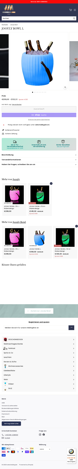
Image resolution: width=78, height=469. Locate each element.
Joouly (16, 179)
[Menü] (75, 449)
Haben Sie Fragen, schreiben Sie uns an (18, 164)
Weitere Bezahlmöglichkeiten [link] (39, 120)
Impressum (6, 414)
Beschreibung (8, 155)
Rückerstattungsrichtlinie (10, 408)
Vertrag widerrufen (11, 424)
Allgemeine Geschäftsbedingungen (14, 419)
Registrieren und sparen (39, 322)
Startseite (5, 25)
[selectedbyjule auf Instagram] (40, 435)
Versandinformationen (11, 160)
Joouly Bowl (14, 25)
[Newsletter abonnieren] (71, 327)
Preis (4, 96)
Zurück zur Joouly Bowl (40, 311)
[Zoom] (65, 87)
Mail (3, 417)
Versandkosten (17, 104)
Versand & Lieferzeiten (9, 406)
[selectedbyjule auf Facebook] (44, 435)
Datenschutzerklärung (9, 411)
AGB (3, 403)
